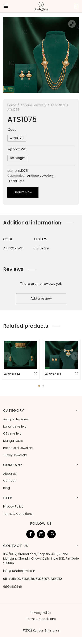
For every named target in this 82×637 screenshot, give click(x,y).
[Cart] (76, 6)
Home (11, 105)
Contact (9, 481)
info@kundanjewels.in (19, 571)
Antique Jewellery (33, 105)
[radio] (16, 138)
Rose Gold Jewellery (18, 448)
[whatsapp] (51, 534)
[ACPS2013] (61, 355)
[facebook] (30, 534)
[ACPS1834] (20, 355)
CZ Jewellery (12, 433)
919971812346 (12, 587)
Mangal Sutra (13, 441)
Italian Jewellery (14, 426)
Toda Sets (58, 105)
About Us (10, 474)
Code (12, 129)
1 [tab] (39, 386)
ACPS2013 (53, 374)
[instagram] (41, 534)
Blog (6, 488)
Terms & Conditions (18, 514)
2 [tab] (43, 386)
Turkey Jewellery (15, 455)
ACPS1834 (12, 374)
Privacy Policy (13, 506)
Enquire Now (23, 192)
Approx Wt (17, 149)
